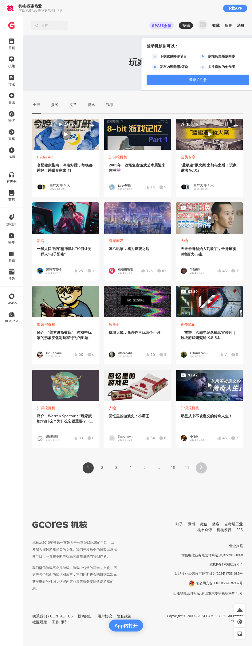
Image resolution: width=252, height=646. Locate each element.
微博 (191, 524)
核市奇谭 (204, 529)
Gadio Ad (45, 157)
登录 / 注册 (198, 79)
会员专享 (188, 157)
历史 (228, 25)
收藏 (216, 25)
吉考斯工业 (233, 524)
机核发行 (224, 529)
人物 (184, 240)
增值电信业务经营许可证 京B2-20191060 (212, 555)
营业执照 (236, 546)
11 (187, 467)
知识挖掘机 (118, 157)
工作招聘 (59, 622)
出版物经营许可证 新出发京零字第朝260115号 (208, 593)
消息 (240, 25)
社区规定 (39, 622)
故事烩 (114, 324)
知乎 (179, 524)
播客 (215, 524)
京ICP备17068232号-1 (226, 564)
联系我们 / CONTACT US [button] (52, 616)
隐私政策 (124, 616)
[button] (65, 134)
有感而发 (116, 240)
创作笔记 (188, 324)
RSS (239, 529)
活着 (40, 240)
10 (173, 467)
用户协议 (104, 616)
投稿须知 (85, 616)
